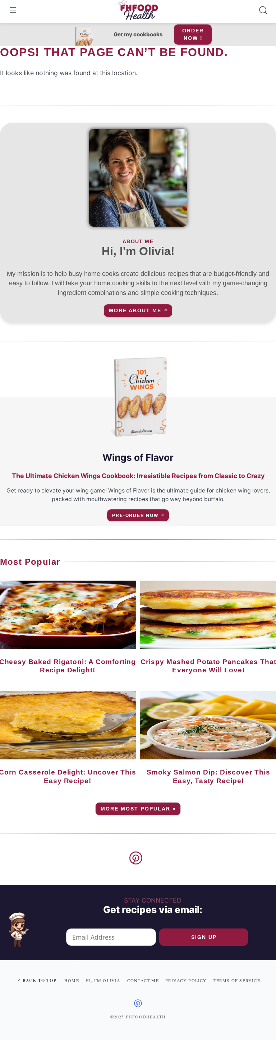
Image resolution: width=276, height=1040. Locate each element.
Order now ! (193, 34)
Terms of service (236, 980)
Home (71, 980)
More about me (135, 310)
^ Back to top (37, 980)
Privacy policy (186, 980)
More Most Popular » (138, 809)
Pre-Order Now (135, 515)
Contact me (143, 980)
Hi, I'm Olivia (103, 980)
